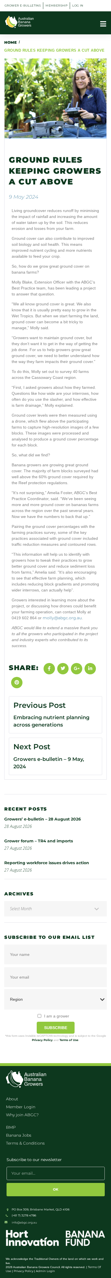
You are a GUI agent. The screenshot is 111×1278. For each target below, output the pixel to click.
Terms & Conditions (25, 1143)
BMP (11, 1127)
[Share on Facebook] (49, 668)
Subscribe (55, 1027)
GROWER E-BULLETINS (23, 5)
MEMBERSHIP (56, 5)
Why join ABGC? (22, 1114)
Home (10, 42)
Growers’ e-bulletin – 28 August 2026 (42, 819)
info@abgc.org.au (24, 1222)
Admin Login (45, 1271)
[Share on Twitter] (63, 668)
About (12, 1098)
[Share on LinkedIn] (90, 668)
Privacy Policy (42, 1040)
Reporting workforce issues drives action (46, 862)
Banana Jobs (18, 1135)
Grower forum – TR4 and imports (38, 840)
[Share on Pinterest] (16, 682)
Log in (77, 5)
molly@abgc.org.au (62, 617)
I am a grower (56, 1016)
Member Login (20, 1106)
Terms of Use (68, 1040)
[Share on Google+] (76, 668)
